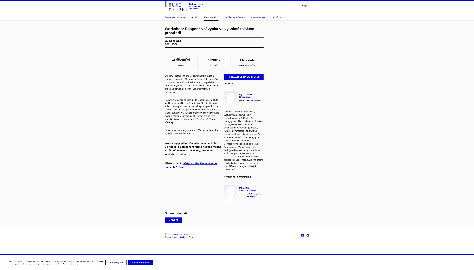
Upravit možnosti (69, 264)
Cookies (183, 237)
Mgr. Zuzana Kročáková (245, 95)
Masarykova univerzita (179, 234)
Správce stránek (171, 237)
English (305, 5)
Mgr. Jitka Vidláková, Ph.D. (248, 189)
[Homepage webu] (184, 6)
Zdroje (191, 237)
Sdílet (174, 220)
